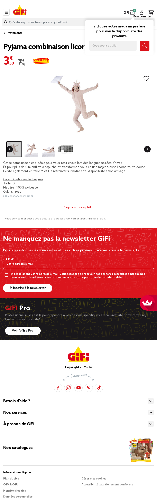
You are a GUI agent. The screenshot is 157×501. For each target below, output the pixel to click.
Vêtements (15, 33)
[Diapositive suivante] (147, 149)
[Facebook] (58, 387)
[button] (132, 12)
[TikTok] (99, 387)
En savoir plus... (98, 218)
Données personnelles (18, 496)
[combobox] (78, 22)
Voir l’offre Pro (23, 331)
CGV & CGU (10, 484)
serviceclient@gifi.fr (77, 218)
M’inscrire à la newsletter (28, 288)
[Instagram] (68, 387)
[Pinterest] (89, 387)
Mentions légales (14, 490)
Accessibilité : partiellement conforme (107, 484)
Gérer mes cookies (94, 478)
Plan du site (11, 478)
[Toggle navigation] (6, 12)
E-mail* (10, 259)
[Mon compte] (141, 12)
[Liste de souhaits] (146, 78)
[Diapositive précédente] (9, 149)
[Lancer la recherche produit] (5, 22)
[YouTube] (78, 387)
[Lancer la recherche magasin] (144, 46)
